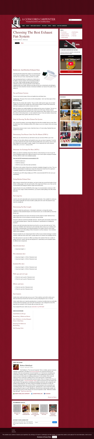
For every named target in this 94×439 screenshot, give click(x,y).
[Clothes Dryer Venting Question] (26, 411)
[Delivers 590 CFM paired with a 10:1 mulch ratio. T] (76, 137)
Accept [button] (54, 437)
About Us (74, 33)
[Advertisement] (47, 4)
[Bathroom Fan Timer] (17, 411)
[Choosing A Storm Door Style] (44, 411)
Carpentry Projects (65, 33)
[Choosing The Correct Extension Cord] (35, 411)
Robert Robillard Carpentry (22, 393)
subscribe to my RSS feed (38, 306)
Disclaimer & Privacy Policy (44, 437)
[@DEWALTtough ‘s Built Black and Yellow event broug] (76, 115)
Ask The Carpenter (62, 25)
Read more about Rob (26, 391)
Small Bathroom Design (19, 313)
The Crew (74, 35)
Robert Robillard (18, 39)
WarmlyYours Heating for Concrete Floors (53, 414)
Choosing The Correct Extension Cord (35, 414)
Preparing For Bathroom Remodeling (19, 324)
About (27, 25)
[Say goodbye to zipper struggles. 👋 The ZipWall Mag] (65, 126)
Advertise (14, 431)
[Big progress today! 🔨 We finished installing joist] (65, 115)
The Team (44, 25)
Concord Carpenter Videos (31, 380)
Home (23, 25)
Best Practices (75, 32)
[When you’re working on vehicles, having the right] (76, 104)
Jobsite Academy (64, 37)
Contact (13, 430)
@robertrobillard (38, 393)
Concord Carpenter (35, 371)
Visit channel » (71, 71)
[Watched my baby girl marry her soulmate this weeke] (76, 126)
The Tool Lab (63, 32)
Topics (49, 25)
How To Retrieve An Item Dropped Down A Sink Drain (22, 320)
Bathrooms (25, 39)
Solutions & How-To (65, 35)
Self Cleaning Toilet (18, 328)
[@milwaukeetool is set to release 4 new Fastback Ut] (65, 137)
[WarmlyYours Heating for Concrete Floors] (53, 411)
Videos (54, 25)
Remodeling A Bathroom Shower (21, 316)
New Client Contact (36, 25)
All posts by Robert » (52, 397)
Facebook (47, 393)
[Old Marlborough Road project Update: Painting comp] (65, 104)
